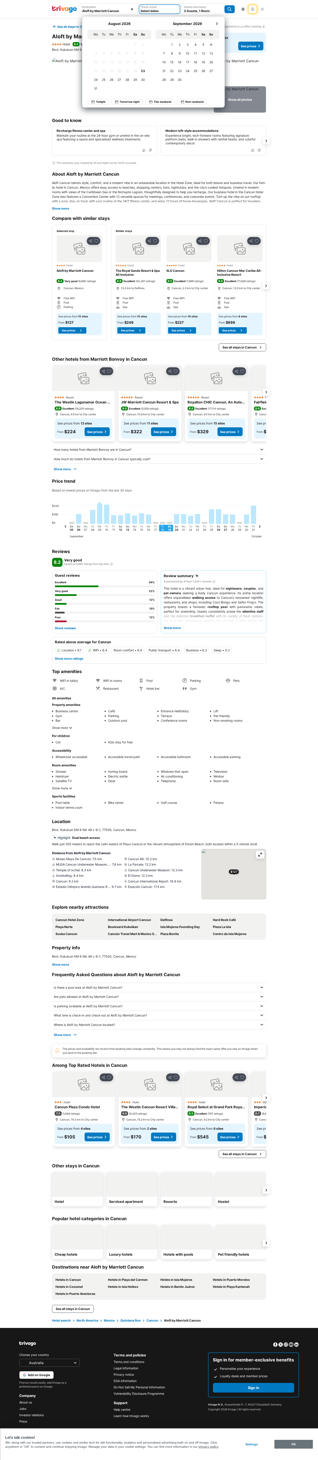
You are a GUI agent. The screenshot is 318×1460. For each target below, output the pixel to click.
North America (87, 1320)
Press (23, 1421)
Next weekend (194, 101)
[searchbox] (108, 11)
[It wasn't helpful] (150, 150)
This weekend (162, 101)
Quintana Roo (130, 1320)
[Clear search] (132, 9)
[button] (108, 9)
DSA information (125, 1381)
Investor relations (31, 1415)
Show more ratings (69, 658)
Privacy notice (124, 1374)
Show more (60, 208)
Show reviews (65, 628)
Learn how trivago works (131, 1416)
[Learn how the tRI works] (111, 564)
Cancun (152, 1320)
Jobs (22, 1409)
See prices (248, 46)
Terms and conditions (129, 1362)
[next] (216, 23)
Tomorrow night (130, 101)
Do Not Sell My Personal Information (139, 1387)
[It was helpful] (144, 150)
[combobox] (109, 9)
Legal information (126, 1368)
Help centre (122, 1409)
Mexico (109, 1320)
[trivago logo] (64, 9)
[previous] (65, 527)
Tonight (101, 101)
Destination (89, 7)
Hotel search (61, 1320)
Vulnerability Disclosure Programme (139, 1393)
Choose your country (34, 1355)
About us (25, 1402)
